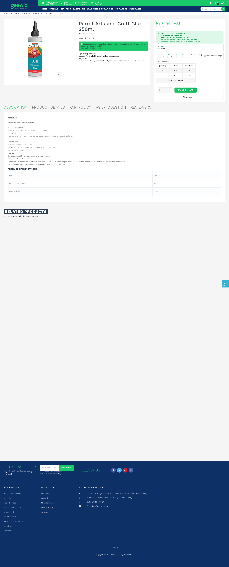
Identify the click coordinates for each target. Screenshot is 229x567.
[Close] (138, 263)
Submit (114, 296)
